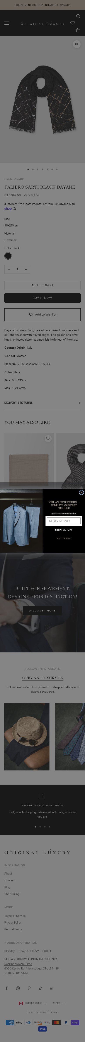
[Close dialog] (81, 492)
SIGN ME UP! (63, 530)
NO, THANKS (64, 538)
